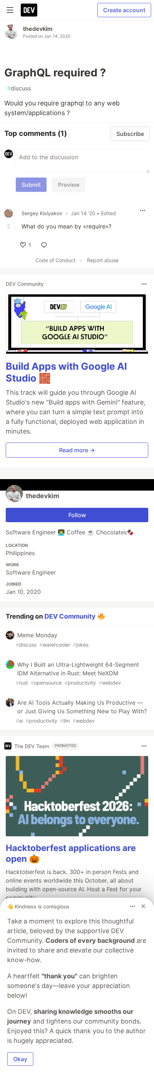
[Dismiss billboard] (143, 906)
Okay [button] (20, 1059)
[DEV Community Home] (29, 10)
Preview (69, 184)
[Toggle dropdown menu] (142, 210)
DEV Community (70, 616)
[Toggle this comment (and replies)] (9, 226)
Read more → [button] (77, 450)
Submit (31, 184)
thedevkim (38, 28)
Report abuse (103, 260)
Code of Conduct (55, 260)
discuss (19, 88)
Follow (77, 515)
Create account (124, 10)
